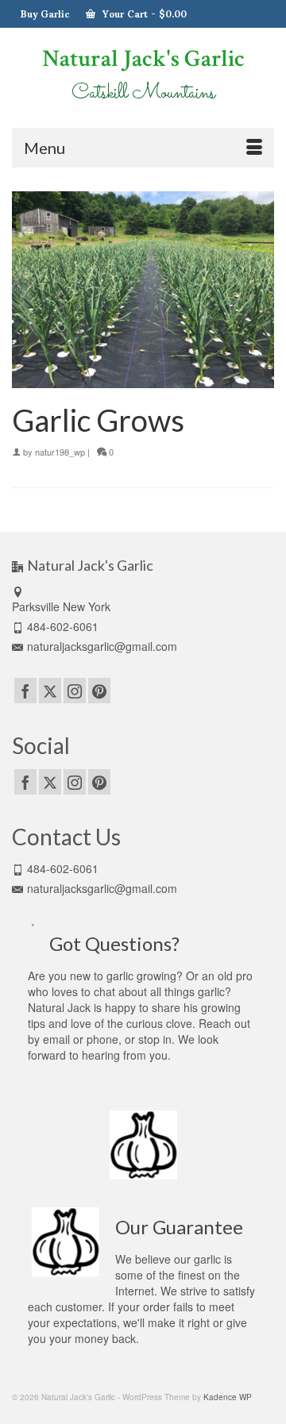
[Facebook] (25, 690)
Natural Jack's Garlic (143, 59)
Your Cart (143, 13)
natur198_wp (60, 451)
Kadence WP (227, 1397)
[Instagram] (75, 690)
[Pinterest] (99, 690)
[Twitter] (50, 690)
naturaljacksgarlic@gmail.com (102, 646)
